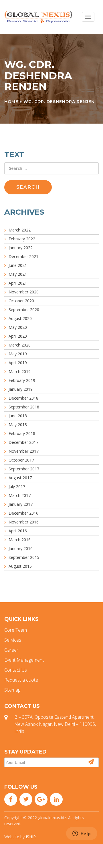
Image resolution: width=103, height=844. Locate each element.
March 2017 (20, 495)
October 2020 (21, 300)
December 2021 (23, 256)
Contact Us (15, 670)
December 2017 (23, 442)
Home (11, 101)
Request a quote (21, 680)
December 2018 (23, 398)
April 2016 (18, 530)
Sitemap (12, 690)
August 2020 (20, 318)
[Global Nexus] (38, 16)
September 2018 (24, 407)
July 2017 (17, 486)
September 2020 (24, 309)
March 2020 (20, 345)
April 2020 (18, 336)
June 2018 (18, 415)
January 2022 (21, 247)
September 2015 (24, 557)
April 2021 (18, 283)
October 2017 (21, 460)
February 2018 (22, 433)
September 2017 (24, 469)
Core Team (15, 630)
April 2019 (18, 362)
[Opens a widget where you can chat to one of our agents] (81, 834)
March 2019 (20, 371)
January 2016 (21, 548)
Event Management (24, 660)
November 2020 (24, 292)
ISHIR (31, 836)
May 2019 (18, 353)
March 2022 (20, 230)
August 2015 (20, 566)
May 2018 (18, 424)
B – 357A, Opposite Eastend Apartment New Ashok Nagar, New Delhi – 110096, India (55, 724)
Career (11, 650)
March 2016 (20, 539)
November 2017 (24, 451)
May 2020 (18, 327)
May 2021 (18, 274)
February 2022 (22, 238)
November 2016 (24, 522)
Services (12, 640)
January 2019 (21, 389)
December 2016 (23, 513)
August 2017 (20, 477)
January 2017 (21, 504)
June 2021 (18, 265)
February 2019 (22, 380)
